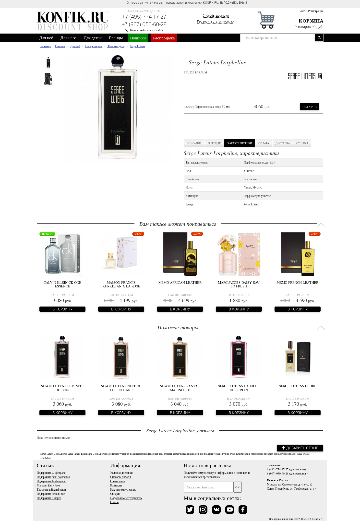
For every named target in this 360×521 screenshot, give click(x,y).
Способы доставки (216, 15)
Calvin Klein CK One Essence (62, 284)
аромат (176, 453)
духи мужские (243, 453)
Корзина (311, 20)
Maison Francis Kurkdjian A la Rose (121, 284)
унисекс (217, 453)
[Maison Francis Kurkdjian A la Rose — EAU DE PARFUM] (121, 254)
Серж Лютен (60, 453)
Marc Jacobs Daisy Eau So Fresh (239, 284)
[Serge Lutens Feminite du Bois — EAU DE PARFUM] (62, 357)
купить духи (228, 453)
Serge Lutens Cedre (297, 386)
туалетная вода (127, 453)
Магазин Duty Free (48, 485)
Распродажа (164, 38)
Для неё (46, 37)
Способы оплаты (120, 477)
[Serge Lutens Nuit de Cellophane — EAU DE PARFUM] (121, 357)
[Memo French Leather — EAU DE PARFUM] (297, 254)
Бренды (116, 37)
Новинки (138, 38)
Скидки (115, 494)
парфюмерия (206, 453)
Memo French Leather (297, 282)
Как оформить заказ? (123, 489)
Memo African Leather (180, 282)
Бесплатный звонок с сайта (146, 30)
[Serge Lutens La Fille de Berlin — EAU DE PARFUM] (239, 357)
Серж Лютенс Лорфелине (106, 453)
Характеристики (239, 143)
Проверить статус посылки (215, 21)
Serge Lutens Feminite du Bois (62, 388)
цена (182, 453)
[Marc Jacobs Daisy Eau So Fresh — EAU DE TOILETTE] (238, 254)
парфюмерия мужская (262, 453)
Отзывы (302, 143)
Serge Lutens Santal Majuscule (180, 388)
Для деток (93, 37)
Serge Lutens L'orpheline (80, 453)
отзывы (168, 453)
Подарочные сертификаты (126, 498)
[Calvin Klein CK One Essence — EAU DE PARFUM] (62, 254)
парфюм (139, 453)
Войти (302, 11)
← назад (45, 46)
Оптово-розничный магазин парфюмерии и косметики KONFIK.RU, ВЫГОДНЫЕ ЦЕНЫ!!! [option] (187, 2)
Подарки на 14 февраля (51, 481)
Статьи (114, 502)
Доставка (283, 143)
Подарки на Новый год (51, 494)
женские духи (192, 453)
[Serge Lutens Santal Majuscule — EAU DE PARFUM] (180, 357)
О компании (117, 481)
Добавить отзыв (301, 447)
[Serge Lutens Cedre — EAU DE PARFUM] (297, 357)
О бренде (214, 143)
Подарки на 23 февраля (51, 472)
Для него (68, 37)
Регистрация (315, 11)
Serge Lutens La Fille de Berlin (239, 388)
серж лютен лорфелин (285, 453)
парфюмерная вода (153, 453)
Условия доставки (121, 472)
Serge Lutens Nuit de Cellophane (121, 388)
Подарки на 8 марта (49, 498)
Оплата (263, 143)
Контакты (116, 485)
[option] (48, 63)
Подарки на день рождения (53, 477)
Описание (194, 143)
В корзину (309, 107)
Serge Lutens (46, 453)
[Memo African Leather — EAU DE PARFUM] (180, 254)
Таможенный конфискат (51, 489)
